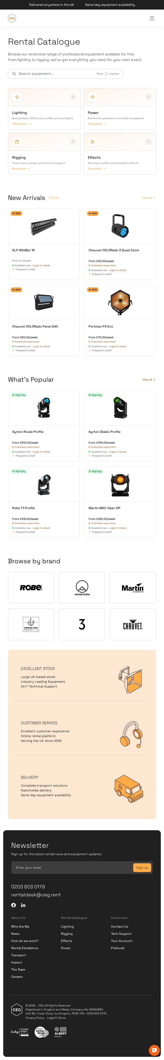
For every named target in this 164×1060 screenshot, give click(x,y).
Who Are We (20, 926)
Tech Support (121, 934)
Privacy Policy (35, 1018)
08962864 (96, 1009)
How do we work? (24, 941)
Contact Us (119, 926)
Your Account (121, 941)
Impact (16, 962)
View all (147, 197)
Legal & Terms (56, 1018)
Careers (17, 977)
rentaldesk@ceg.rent (36, 895)
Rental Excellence (24, 948)
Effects (66, 941)
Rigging (67, 934)
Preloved (117, 948)
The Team (18, 969)
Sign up (142, 867)
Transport (18, 955)
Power (66, 948)
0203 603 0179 (28, 887)
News (15, 934)
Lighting (67, 926)
